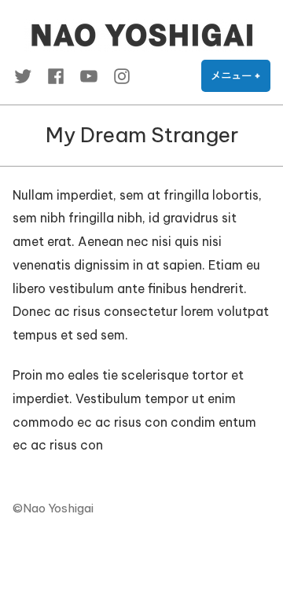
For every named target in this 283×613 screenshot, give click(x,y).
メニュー (240, 80)
